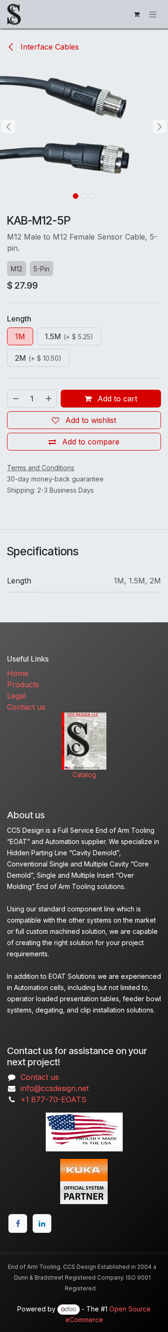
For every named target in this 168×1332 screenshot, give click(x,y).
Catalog (84, 775)
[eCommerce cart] (137, 14)
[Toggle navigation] (153, 14)
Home (17, 673)
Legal (16, 695)
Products (23, 684)
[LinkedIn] (42, 1223)
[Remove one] (15, 398)
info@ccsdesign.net (55, 1088)
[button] (8, 126)
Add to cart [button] (116, 398)
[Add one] (49, 398)
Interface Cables (48, 46)
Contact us (26, 707)
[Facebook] (17, 1223)
